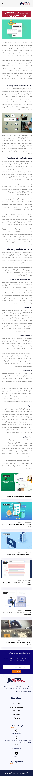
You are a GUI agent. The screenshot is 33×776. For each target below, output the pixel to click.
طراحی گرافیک (16, 717)
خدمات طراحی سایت (6, 476)
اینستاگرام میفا (16, 748)
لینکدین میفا (16, 756)
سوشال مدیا (16, 714)
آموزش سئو (5, 562)
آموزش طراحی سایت (6, 504)
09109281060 (16, 733)
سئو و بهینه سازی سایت (16, 707)
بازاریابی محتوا (5, 622)
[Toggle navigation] (7, 3)
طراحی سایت (16, 703)
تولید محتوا (16, 710)
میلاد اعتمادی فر (28, 494)
